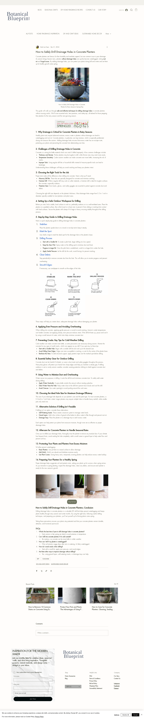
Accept (135, 715)
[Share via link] (46, 571)
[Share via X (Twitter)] (41, 571)
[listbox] (73, 686)
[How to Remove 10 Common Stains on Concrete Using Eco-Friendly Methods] (40, 595)
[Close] (141, 714)
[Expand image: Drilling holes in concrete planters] (51, 284)
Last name (16, 684)
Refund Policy (93, 683)
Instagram (117, 683)
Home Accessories (70, 676)
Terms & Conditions (94, 678)
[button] (131, 10)
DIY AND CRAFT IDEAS (70, 34)
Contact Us (117, 678)
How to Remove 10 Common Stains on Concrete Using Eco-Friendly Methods (40, 608)
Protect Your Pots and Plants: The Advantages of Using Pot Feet (71, 608)
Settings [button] (116, 715)
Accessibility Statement (95, 688)
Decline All (125, 715)
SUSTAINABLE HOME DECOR (92, 34)
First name (16, 676)
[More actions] (107, 47)
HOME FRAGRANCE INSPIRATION (48, 34)
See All (116, 584)
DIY (38, 559)
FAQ (90, 676)
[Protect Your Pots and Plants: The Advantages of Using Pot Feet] (72, 595)
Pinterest (116, 688)
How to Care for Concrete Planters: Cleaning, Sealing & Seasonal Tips (103, 608)
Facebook (116, 686)
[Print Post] (51, 571)
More (107, 34)
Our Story (116, 676)
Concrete (46, 559)
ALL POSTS (29, 34)
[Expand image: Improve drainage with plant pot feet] (57, 477)
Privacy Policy (93, 681)
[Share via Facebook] (37, 571)
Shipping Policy (93, 686)
